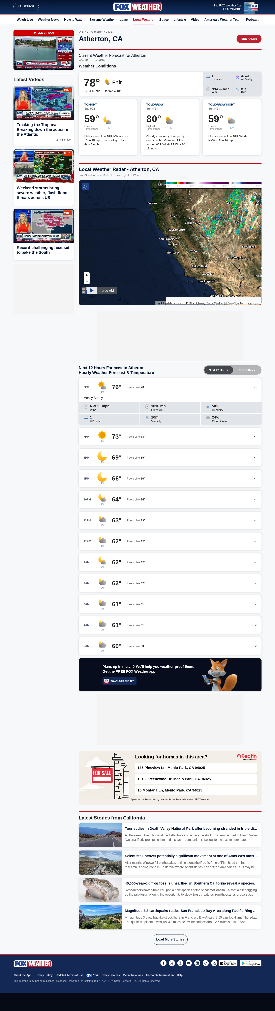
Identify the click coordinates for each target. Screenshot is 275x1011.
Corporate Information (160, 975)
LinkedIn (197, 963)
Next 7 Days (247, 370)
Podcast (252, 19)
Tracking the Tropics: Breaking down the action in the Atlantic (43, 129)
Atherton (97, 31)
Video (195, 19)
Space (164, 19)
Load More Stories (170, 939)
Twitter (172, 963)
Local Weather (143, 19)
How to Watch (74, 19)
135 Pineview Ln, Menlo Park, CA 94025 (171, 768)
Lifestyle (180, 19)
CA (88, 31)
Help (180, 975)
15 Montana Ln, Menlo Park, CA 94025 (170, 790)
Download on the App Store (228, 963)
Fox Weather (137, 6)
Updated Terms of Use (69, 975)
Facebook (163, 963)
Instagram (180, 963)
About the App (22, 975)
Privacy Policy (44, 975)
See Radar (249, 38)
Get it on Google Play (251, 963)
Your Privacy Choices (106, 975)
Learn (124, 19)
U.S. (81, 31)
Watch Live (25, 19)
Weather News (48, 19)
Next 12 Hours (218, 370)
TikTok (206, 963)
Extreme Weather (102, 19)
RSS (214, 963)
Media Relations (133, 975)
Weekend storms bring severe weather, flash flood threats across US (42, 193)
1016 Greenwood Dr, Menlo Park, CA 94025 (174, 779)
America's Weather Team (222, 19)
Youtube (189, 963)
